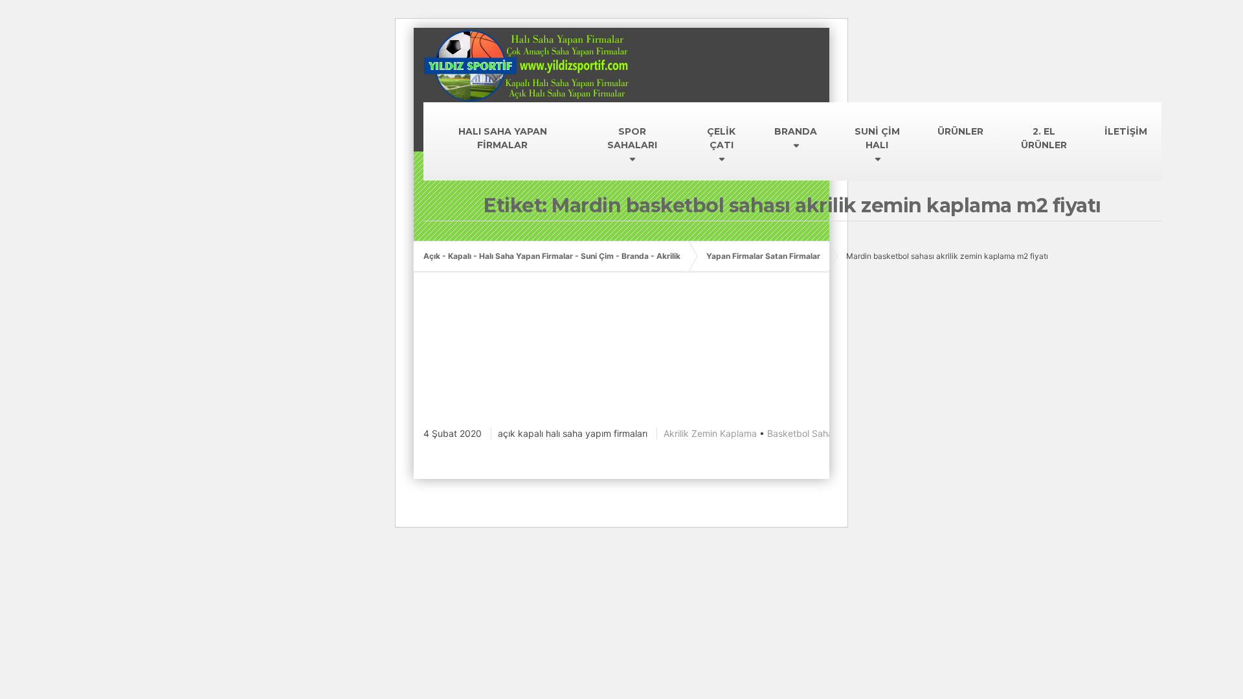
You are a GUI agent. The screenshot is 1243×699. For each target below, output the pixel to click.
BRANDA (795, 131)
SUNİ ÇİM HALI (877, 138)
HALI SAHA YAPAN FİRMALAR (502, 138)
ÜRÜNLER (960, 131)
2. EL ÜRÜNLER (1044, 138)
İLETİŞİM (1125, 131)
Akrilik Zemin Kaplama (710, 433)
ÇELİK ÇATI (721, 138)
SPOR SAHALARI (632, 138)
